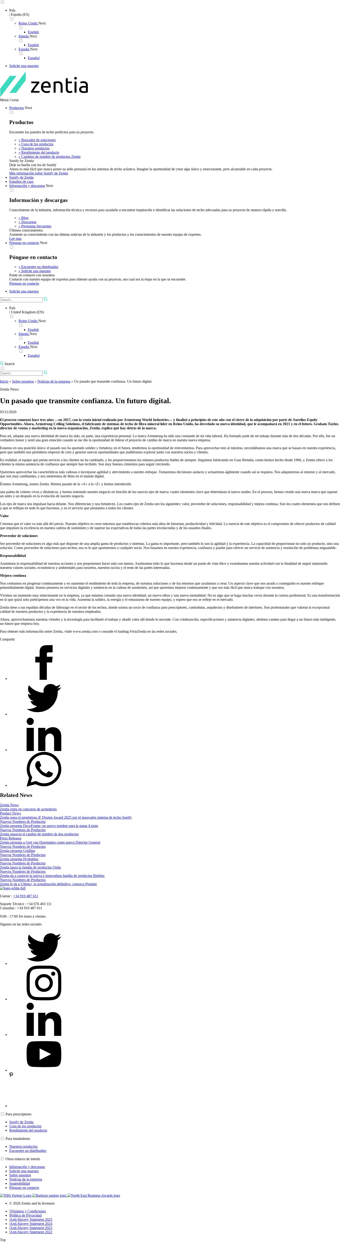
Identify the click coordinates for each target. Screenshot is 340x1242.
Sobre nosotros (23, 381)
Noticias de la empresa (53, 381)
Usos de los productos (25, 1126)
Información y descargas (27, 186)
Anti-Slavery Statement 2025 (31, 1219)
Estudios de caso (21, 181)
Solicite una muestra (24, 1171)
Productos (16, 108)
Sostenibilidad (19, 1183)
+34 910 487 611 (25, 896)
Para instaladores (18, 1139)
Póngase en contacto (24, 243)
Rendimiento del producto (28, 1130)
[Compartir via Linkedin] (44, 750)
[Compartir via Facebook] (44, 679)
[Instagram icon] (44, 999)
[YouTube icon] (44, 1070)
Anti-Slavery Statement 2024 (31, 1224)
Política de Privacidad (26, 1215)
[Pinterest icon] (44, 1106)
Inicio (4, 381)
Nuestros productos (23, 1146)
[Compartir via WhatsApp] (44, 785)
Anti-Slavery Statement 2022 (31, 1232)
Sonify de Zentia (21, 177)
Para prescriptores (18, 1114)
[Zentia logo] (44, 96)
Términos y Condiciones (28, 1211)
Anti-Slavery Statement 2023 (31, 1228)
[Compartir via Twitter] (44, 714)
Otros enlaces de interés (23, 1159)
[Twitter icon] (44, 963)
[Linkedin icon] (44, 1035)
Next (42, 23)
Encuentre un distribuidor (27, 1151)
